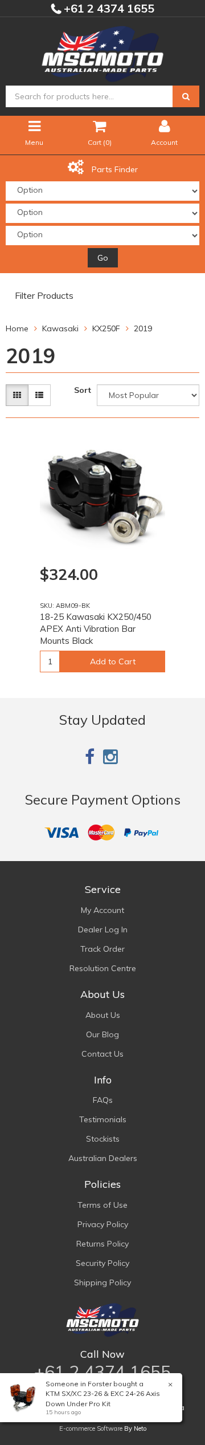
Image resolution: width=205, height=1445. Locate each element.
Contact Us (102, 1054)
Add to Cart (113, 661)
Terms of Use (102, 1205)
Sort (82, 390)
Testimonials (102, 1119)
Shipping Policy (102, 1282)
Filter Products (44, 296)
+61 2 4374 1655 (107, 8)
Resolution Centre (102, 968)
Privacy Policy (102, 1224)
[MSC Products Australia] (102, 52)
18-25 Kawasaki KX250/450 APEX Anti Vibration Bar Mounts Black (95, 628)
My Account (102, 910)
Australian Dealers (102, 1158)
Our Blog (102, 1034)
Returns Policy (102, 1244)
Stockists (103, 1139)
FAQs (103, 1100)
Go (102, 258)
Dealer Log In (103, 929)
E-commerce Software (90, 1428)
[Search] (186, 96)
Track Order (102, 949)
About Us (102, 1015)
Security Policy (102, 1263)
